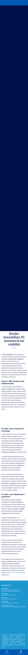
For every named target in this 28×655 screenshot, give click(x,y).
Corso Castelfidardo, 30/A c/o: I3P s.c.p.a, (10, 589)
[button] (26, 2)
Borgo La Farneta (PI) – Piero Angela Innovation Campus (13, 606)
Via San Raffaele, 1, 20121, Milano (8, 595)
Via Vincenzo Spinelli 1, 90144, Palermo (9, 602)
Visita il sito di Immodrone (14, 572)
